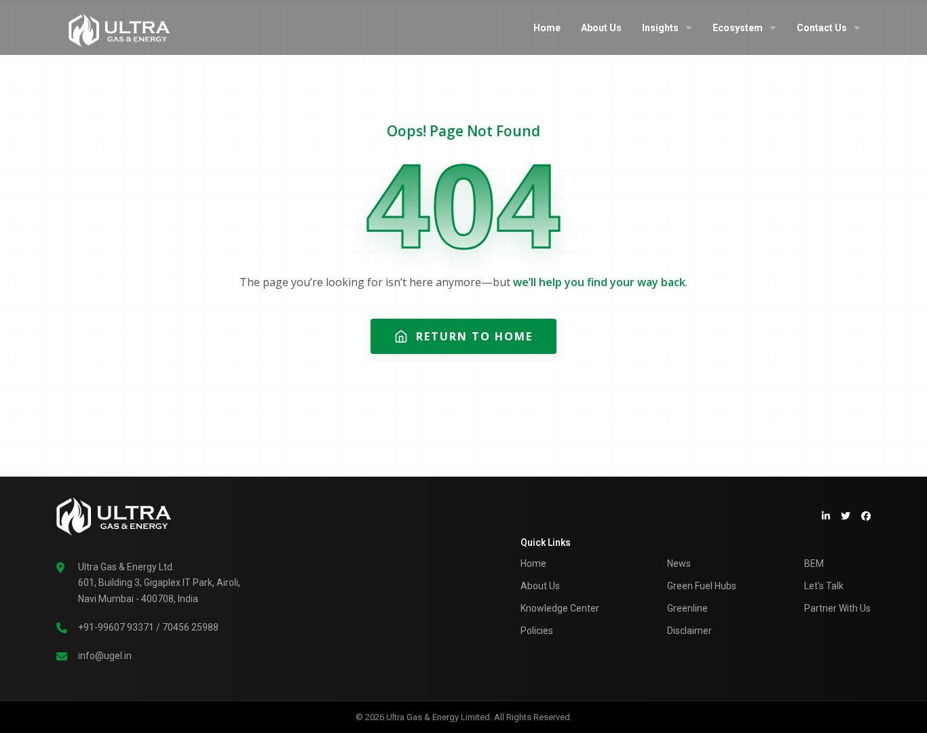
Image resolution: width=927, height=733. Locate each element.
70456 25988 (190, 627)
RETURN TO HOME (474, 336)
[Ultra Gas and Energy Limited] (119, 27)
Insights (660, 27)
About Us (601, 27)
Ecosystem (738, 27)
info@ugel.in (105, 655)
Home (547, 27)
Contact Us (822, 27)
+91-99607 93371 (116, 627)
